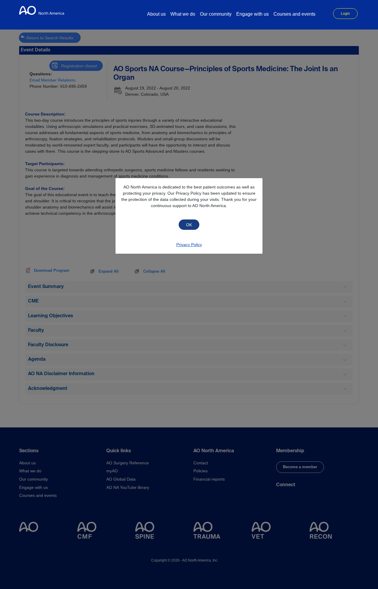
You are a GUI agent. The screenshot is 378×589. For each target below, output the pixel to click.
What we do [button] (182, 14)
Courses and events (294, 14)
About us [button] (156, 14)
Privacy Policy (189, 244)
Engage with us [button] (252, 14)
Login (345, 14)
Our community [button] (216, 14)
